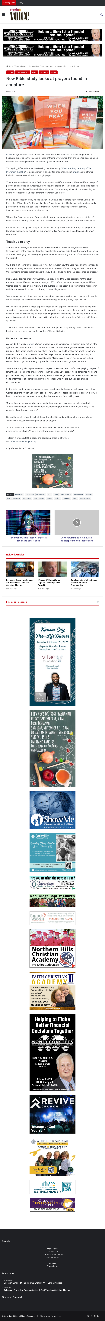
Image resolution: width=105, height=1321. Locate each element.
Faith (34, 72)
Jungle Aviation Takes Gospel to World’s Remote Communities (84, 582)
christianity (30, 494)
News (53, 72)
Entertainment (21, 66)
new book (66, 498)
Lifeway (30, 344)
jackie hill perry (65, 494)
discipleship (40, 494)
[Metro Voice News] (19, 14)
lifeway (49, 498)
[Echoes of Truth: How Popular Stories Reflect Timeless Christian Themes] (20, 569)
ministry (57, 498)
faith (49, 494)
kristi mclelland (39, 498)
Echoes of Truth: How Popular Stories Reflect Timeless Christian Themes (19, 582)
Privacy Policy (52, 1266)
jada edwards (78, 494)
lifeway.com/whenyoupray (23, 441)
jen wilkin (89, 494)
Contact (52, 1263)
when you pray (85, 498)
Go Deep (44, 72)
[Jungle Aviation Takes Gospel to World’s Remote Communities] (85, 569)
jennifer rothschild (13, 498)
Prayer (9, 154)
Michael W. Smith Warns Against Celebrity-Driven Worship (42, 3)
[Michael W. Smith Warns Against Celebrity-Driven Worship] (52, 569)
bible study (19, 494)
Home (11, 66)
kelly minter (27, 498)
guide (56, 494)
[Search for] (101, 15)
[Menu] (3, 15)
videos (75, 498)
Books (31, 66)
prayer (76, 172)
